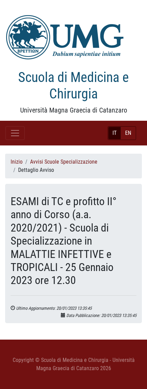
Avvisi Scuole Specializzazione (63, 161)
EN (128, 133)
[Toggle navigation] (15, 133)
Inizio (17, 161)
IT (114, 133)
